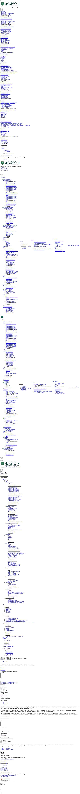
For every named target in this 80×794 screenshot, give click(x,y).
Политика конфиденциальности (9, 775)
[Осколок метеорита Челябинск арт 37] (8, 682)
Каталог (7, 481)
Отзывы (4, 703)
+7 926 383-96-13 (4, 143)
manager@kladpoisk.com (6, 155)
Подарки (10, 591)
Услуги (7, 617)
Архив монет (3, 760)
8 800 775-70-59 (4, 140)
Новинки (7, 607)
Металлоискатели (12, 484)
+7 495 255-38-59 (4, 142)
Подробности (3, 694)
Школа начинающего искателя (7, 759)
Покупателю (8, 626)
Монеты (10, 545)
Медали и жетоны (12, 584)
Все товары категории (5, 748)
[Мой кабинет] (1, 459)
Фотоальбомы (3, 761)
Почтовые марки (11, 579)
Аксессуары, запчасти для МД (14, 525)
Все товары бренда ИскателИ (6, 749)
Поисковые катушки (12, 508)
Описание (5, 702)
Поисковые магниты (12, 600)
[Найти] (1, 10)
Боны (9, 570)
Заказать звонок (9, 655)
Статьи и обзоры (4, 763)
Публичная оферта (4, 776)
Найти (2, 784)
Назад (7, 480)
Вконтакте (5, 159)
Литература (10, 537)
